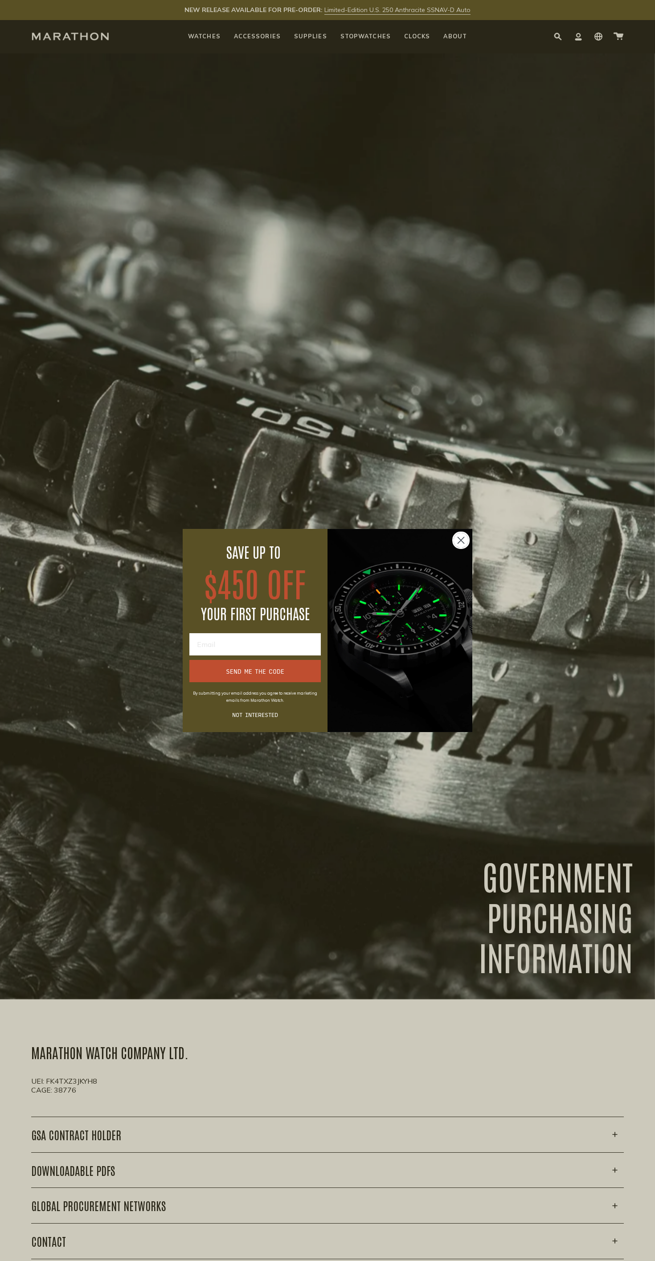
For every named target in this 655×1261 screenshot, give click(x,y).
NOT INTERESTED (255, 714)
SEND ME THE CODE (255, 671)
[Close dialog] (461, 540)
